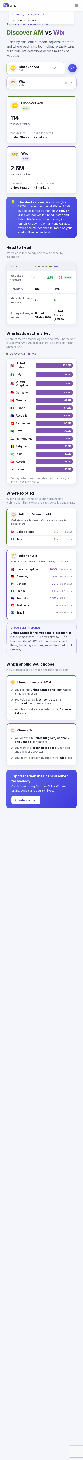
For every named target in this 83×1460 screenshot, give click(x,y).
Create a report (25, 800)
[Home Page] (10, 5)
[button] (55, 68)
